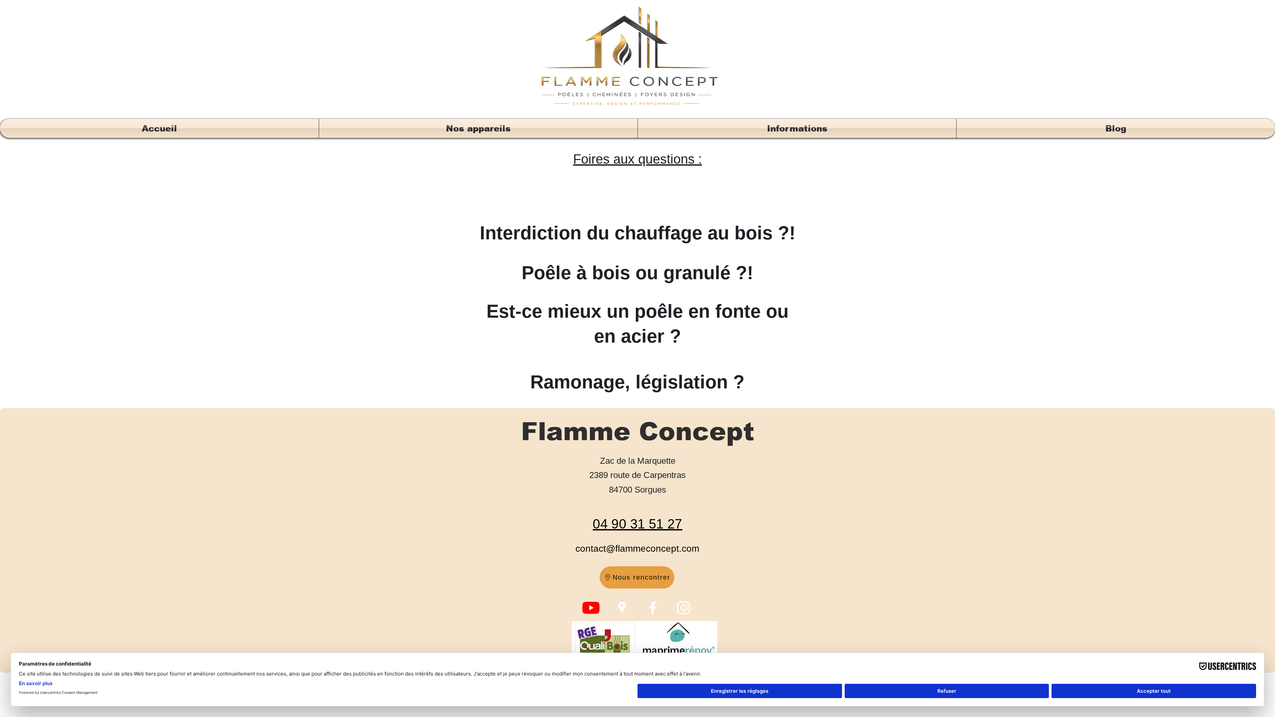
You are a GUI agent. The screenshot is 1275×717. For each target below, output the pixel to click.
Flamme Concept (637, 431)
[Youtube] (591, 607)
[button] (478, 128)
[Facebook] (652, 607)
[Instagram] (683, 607)
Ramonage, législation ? (637, 381)
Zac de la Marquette (637, 461)
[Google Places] (622, 607)
